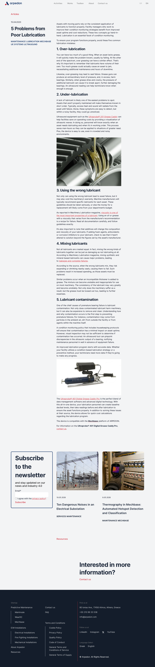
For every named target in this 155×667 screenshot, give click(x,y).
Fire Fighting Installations (26, 637)
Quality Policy (55, 637)
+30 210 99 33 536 (88, 612)
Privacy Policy (55, 632)
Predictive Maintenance (21, 607)
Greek (82, 646)
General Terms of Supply (60, 655)
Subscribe (20, 502)
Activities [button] (58, 3)
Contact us (103, 3)
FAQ (47, 612)
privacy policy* (39, 498)
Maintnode (19, 612)
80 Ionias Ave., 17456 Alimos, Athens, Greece (100, 607)
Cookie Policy (55, 628)
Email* (18, 491)
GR (140, 3)
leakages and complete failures (73, 261)
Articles (15, 14)
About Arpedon (18, 647)
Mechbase (19, 622)
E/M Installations (18, 628)
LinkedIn (83, 632)
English (91, 646)
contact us (61, 429)
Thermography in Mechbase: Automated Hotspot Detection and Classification (122, 509)
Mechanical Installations (26, 642)
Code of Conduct (57, 642)
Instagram (94, 632)
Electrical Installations (25, 632)
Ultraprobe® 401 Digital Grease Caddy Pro (80, 399)
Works (70, 3)
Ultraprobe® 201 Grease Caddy (103, 116)
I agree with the (31, 498)
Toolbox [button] (80, 3)
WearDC (18, 617)
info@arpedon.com (88, 617)
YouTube (111, 632)
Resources (62, 539)
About (91, 3)
